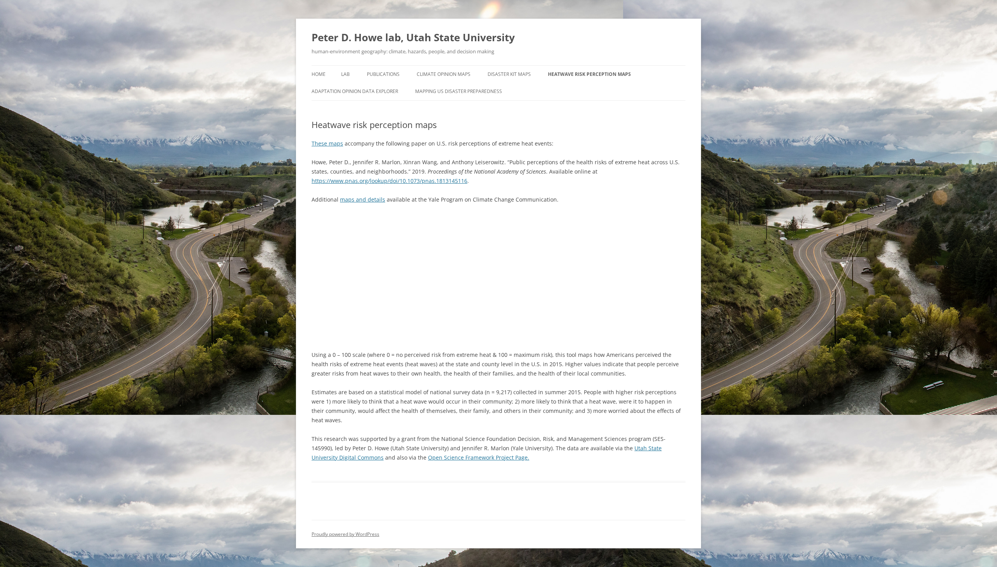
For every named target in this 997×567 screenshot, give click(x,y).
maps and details (362, 199)
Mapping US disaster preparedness (458, 91)
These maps (327, 143)
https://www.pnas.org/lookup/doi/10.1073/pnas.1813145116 (389, 180)
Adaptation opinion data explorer (355, 91)
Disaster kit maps (509, 74)
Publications (383, 74)
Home (319, 74)
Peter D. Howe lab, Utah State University (413, 37)
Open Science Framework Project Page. (478, 457)
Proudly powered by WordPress (345, 534)
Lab (345, 74)
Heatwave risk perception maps (589, 74)
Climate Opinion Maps (443, 74)
